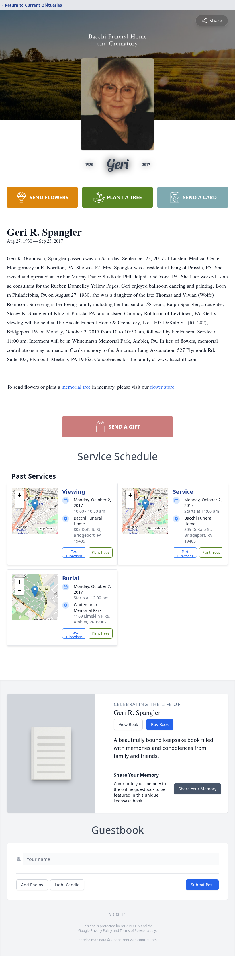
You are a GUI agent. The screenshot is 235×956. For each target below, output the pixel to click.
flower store (162, 386)
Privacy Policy (101, 930)
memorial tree (76, 386)
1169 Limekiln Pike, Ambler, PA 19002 (92, 619)
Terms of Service (133, 930)
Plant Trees (100, 552)
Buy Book (160, 724)
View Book (128, 724)
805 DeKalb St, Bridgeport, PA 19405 (87, 535)
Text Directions (74, 553)
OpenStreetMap (123, 939)
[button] (34, 505)
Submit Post (202, 884)
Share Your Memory (197, 788)
